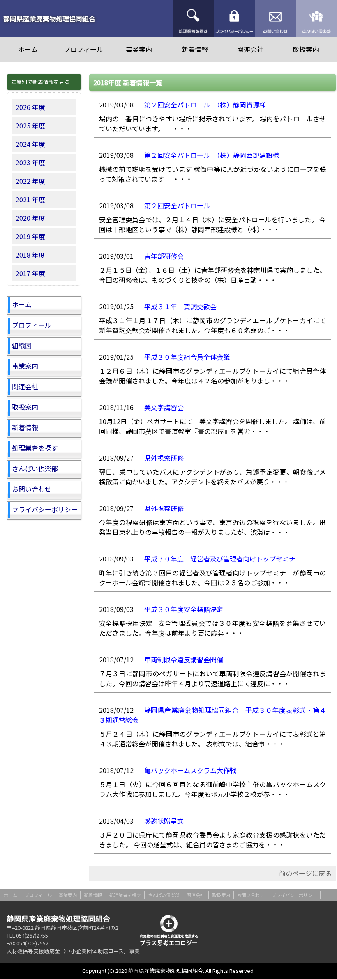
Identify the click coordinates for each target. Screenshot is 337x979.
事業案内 (139, 49)
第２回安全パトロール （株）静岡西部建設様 (211, 155)
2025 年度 (30, 125)
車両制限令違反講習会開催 (183, 659)
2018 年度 (30, 255)
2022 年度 (30, 181)
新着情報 (195, 49)
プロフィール (83, 49)
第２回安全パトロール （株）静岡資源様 (205, 105)
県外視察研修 (164, 458)
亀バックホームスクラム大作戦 (190, 770)
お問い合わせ (275, 18)
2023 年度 (30, 162)
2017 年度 (30, 273)
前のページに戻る (305, 873)
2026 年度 (30, 107)
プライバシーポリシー (234, 18)
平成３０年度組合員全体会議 (187, 357)
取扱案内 (306, 49)
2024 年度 (30, 144)
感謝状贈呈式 (164, 821)
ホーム (28, 49)
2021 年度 (30, 199)
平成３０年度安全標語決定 (183, 609)
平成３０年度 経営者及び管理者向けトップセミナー (223, 559)
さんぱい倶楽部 (316, 18)
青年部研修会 (164, 256)
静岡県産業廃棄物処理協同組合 (49, 18)
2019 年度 (30, 236)
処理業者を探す (193, 18)
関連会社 (250, 49)
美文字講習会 (164, 407)
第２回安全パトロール (177, 205)
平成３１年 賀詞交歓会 (180, 306)
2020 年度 (30, 218)
